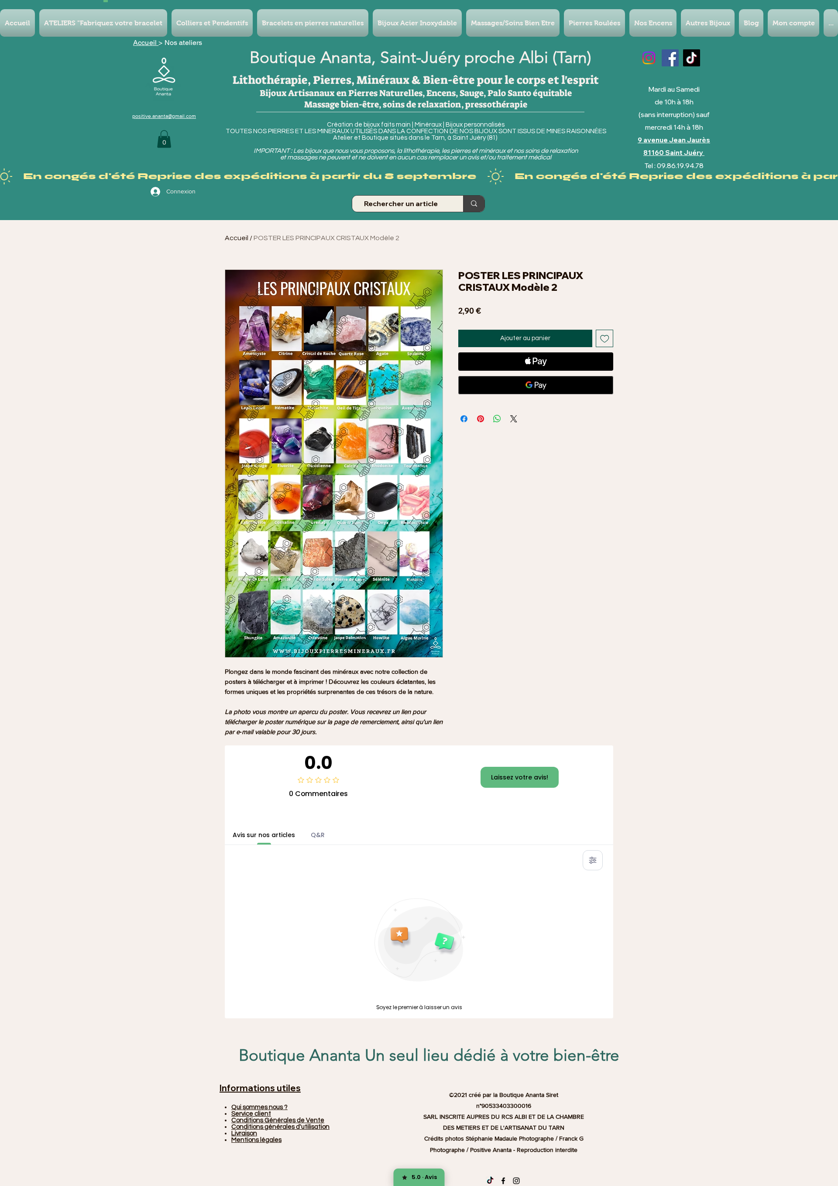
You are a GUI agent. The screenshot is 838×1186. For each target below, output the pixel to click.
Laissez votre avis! (519, 777)
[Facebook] (670, 57)
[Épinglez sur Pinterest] (480, 419)
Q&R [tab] (318, 835)
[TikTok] (691, 57)
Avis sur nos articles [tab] (264, 835)
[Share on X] (513, 419)
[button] (164, 139)
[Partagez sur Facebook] (464, 419)
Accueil (145, 42)
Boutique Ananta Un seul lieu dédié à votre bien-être (429, 1055)
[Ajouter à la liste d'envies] (605, 339)
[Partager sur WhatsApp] (497, 419)
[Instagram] (648, 57)
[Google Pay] (535, 385)
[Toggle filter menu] (593, 860)
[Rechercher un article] (473, 204)
